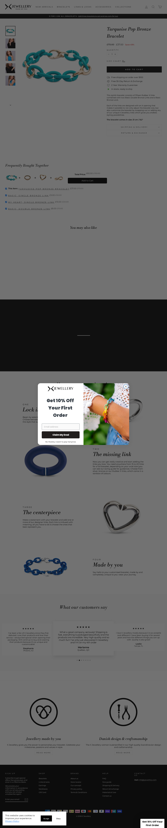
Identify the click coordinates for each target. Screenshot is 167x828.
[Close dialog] (126, 386)
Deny (58, 819)
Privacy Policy (12, 821)
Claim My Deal (60, 434)
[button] (152, 823)
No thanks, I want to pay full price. (60, 441)
